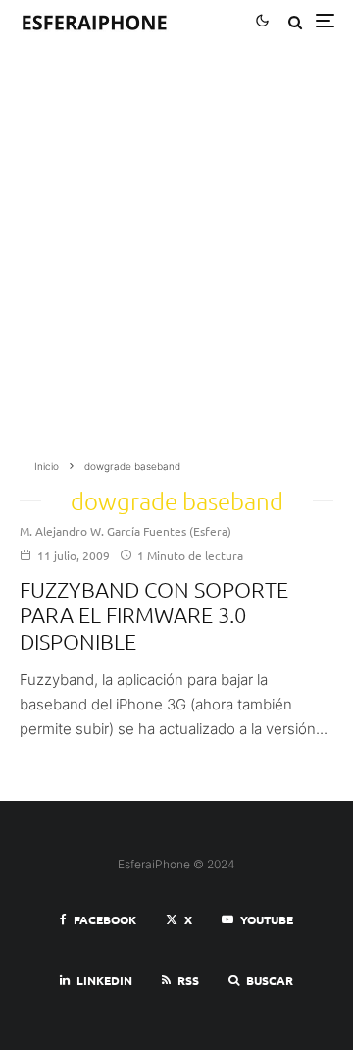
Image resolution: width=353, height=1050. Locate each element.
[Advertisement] (176, 257)
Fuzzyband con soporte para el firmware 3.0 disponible (154, 615)
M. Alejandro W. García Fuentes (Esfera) (125, 531)
